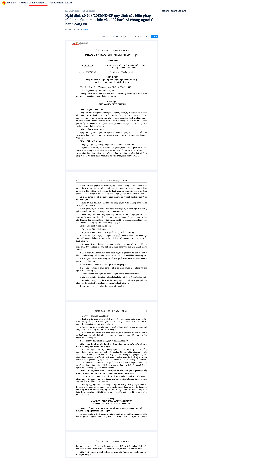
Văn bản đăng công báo (38, 3)
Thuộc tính (137, 36)
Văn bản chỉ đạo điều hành (61, 3)
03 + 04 (85, 29)
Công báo (22, 3)
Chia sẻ (154, 36)
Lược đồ (128, 36)
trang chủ (11, 3)
